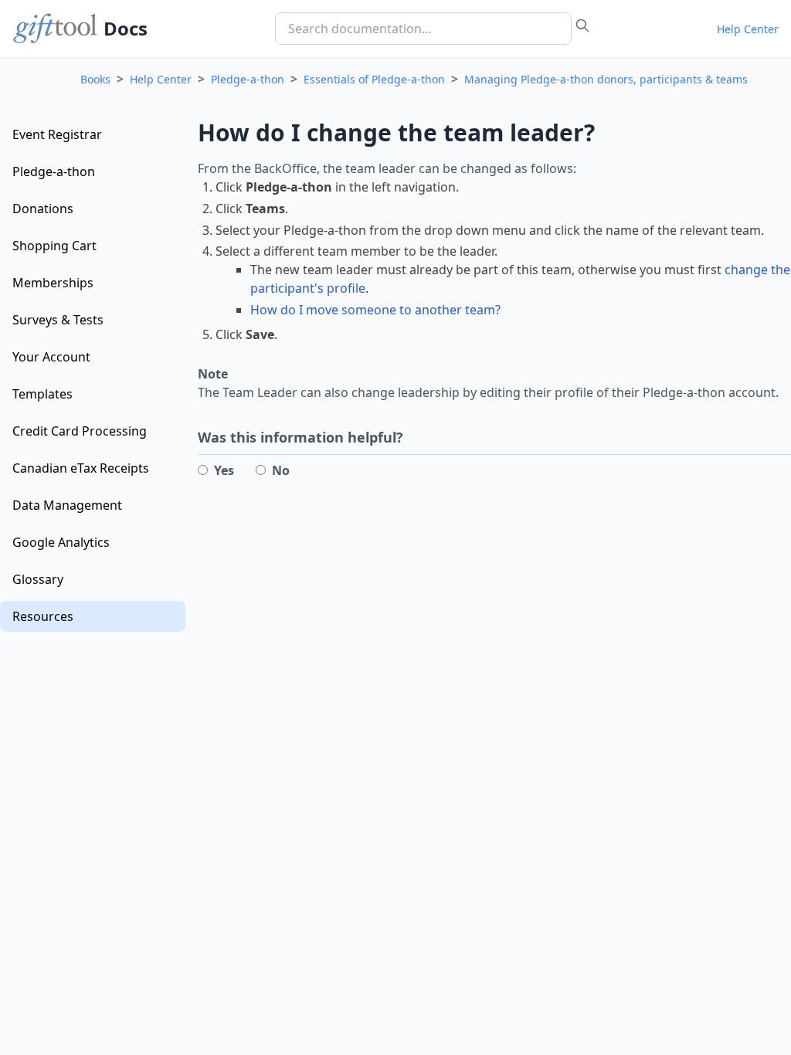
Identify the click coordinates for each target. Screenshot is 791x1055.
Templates (42, 393)
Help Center (748, 29)
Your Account (51, 356)
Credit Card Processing (79, 430)
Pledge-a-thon (247, 79)
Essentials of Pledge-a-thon (374, 79)
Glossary (37, 579)
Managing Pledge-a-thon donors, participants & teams (606, 79)
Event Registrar (57, 134)
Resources (42, 616)
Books (95, 79)
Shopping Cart (54, 245)
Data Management (67, 505)
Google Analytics (61, 542)
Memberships (52, 282)
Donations (42, 208)
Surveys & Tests (58, 319)
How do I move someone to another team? (375, 309)
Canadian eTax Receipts (80, 468)
